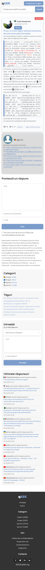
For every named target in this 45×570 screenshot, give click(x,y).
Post (22, 226)
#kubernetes (29, 309)
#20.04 (22, 298)
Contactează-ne (22, 545)
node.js (19, 127)
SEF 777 (20, 140)
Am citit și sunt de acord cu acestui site (17, 234)
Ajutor (22, 506)
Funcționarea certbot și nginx (16, 380)
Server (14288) (22, 527)
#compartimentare (11, 309)
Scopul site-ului (22, 541)
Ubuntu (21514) (22, 524)
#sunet (37, 306)
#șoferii (16, 298)
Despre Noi (22, 548)
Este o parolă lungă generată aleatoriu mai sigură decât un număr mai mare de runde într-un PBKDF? (21, 436)
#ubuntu (7, 315)
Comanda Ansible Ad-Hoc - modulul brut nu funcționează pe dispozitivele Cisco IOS (21, 389)
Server (18, 28)
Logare (38, 3)
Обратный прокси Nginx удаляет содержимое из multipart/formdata (22, 161)
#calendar (29, 298)
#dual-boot (29, 306)
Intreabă (22, 362)
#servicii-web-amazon (19, 312)
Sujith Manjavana (24, 21)
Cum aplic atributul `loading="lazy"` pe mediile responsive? (20, 459)
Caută (39, 9)
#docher (31, 312)
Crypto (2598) (22, 517)
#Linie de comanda (11, 306)
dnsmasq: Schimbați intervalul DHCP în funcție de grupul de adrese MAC (20, 411)
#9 (5, 298)
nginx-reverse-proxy (33, 127)
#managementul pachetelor (14, 301)
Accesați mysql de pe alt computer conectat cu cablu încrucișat (22, 448)
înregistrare (30, 3)
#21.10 (36, 298)
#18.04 (21, 309)
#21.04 (27, 301)
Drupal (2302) (22, 520)
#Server (21, 306)
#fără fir (24, 304)
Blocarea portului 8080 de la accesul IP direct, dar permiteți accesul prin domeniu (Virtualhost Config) (22, 423)
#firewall (7, 312)
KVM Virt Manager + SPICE (14, 480)
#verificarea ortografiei (12, 304)
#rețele (9, 298)
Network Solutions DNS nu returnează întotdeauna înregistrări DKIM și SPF (19, 470)
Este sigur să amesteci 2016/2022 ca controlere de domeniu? (19, 400)
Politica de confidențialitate (22, 538)
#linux (13, 315)
